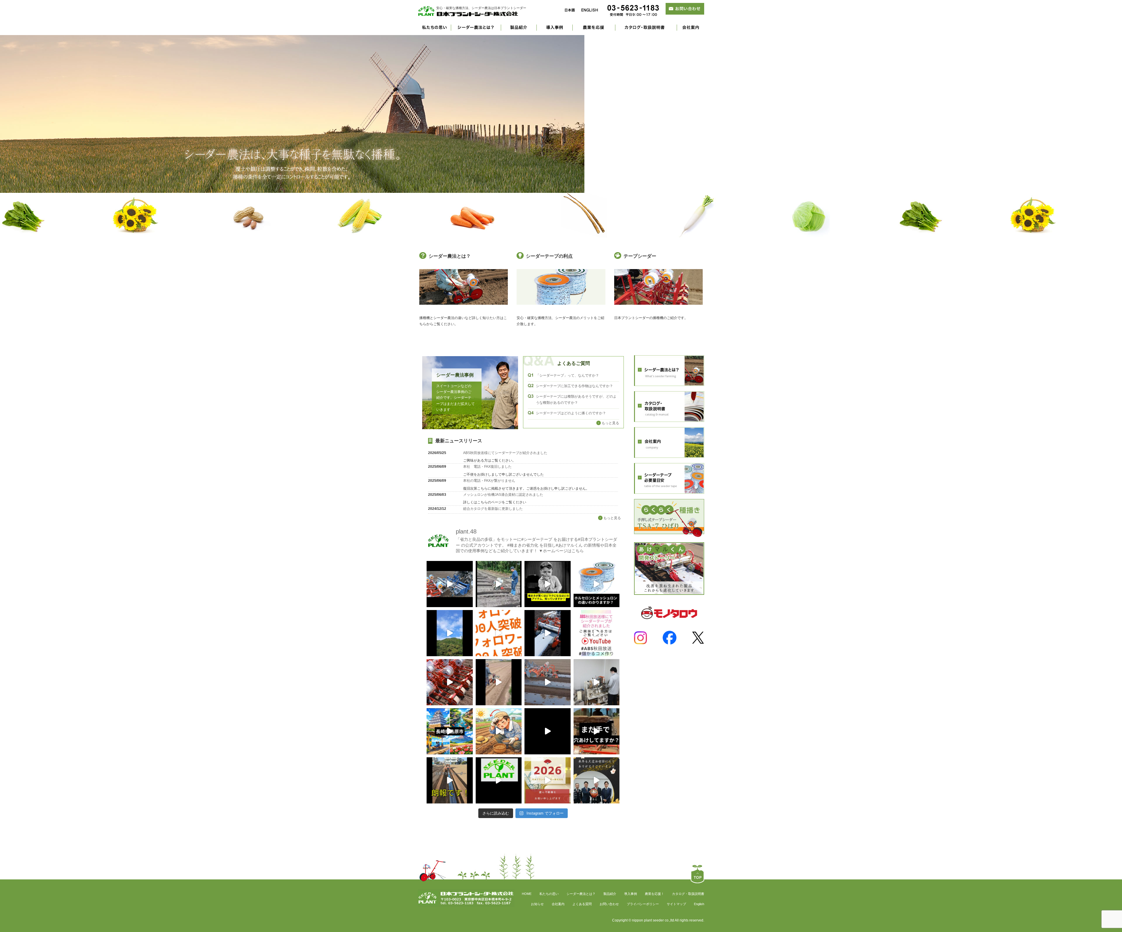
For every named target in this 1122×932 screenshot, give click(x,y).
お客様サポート (646, 30)
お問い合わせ (609, 904)
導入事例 (555, 30)
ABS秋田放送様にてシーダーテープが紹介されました (505, 453)
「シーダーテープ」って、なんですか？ (567, 375)
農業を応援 (594, 30)
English (699, 904)
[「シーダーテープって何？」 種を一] (547, 584)
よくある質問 (582, 904)
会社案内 (690, 30)
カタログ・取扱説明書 (688, 893)
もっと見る (610, 423)
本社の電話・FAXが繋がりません (489, 481)
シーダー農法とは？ (476, 30)
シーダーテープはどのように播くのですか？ (571, 413)
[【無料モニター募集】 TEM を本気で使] (547, 731)
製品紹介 (519, 30)
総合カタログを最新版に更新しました (493, 509)
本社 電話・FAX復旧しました (487, 467)
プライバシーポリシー (643, 904)
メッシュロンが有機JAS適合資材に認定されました (503, 495)
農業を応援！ (654, 893)
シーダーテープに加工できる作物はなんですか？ (574, 386)
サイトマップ (676, 904)
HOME (526, 893)
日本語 (570, 10)
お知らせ (537, 904)
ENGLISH (589, 10)
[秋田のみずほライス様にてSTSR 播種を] (450, 682)
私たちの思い (434, 30)
